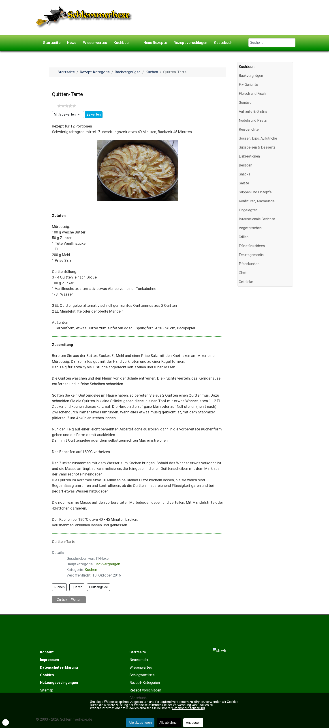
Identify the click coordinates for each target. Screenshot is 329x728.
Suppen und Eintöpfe (255, 192)
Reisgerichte (249, 129)
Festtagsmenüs (251, 255)
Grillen (243, 237)
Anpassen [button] (193, 722)
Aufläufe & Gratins (253, 111)
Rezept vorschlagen (145, 690)
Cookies (47, 675)
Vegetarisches (250, 228)
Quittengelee (98, 587)
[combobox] (271, 42)
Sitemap (46, 690)
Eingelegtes (248, 210)
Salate (244, 183)
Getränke (246, 282)
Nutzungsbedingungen (59, 682)
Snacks (244, 174)
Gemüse (245, 102)
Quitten (76, 587)
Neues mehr (139, 660)
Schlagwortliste (142, 675)
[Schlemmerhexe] (84, 17)
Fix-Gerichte (248, 84)
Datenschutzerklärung (59, 667)
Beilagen (245, 165)
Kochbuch (246, 67)
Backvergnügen (107, 564)
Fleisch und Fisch (252, 93)
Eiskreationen (249, 156)
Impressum (49, 660)
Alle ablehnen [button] (168, 722)
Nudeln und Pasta (253, 120)
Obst (243, 273)
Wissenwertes (141, 667)
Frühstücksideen (252, 246)
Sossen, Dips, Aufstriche (258, 138)
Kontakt (47, 652)
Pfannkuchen (249, 264)
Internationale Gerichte (257, 219)
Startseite (138, 652)
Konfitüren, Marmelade (257, 201)
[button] (289, 75)
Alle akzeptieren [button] (140, 722)
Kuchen (91, 569)
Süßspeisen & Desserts (257, 147)
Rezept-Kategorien (145, 682)
